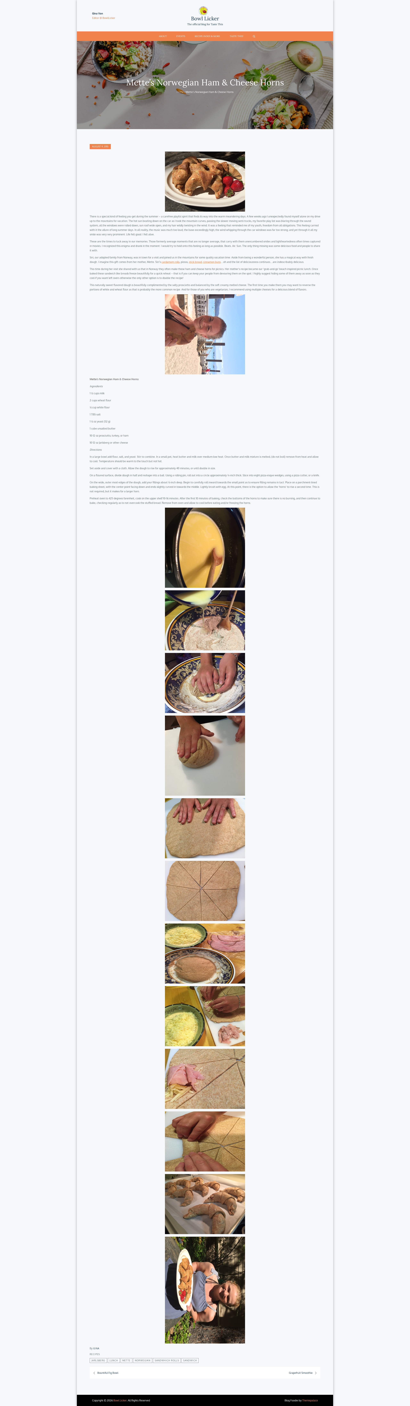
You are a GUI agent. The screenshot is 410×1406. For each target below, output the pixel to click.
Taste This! (236, 36)
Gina (96, 1348)
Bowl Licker (205, 18)
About (163, 36)
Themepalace (310, 1400)
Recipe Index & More (207, 36)
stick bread (195, 262)
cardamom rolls (171, 262)
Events (180, 36)
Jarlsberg (98, 1360)
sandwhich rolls (167, 1360)
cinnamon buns (212, 262)
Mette (126, 1360)
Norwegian (143, 1360)
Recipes (95, 1354)
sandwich (190, 1360)
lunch (114, 1360)
